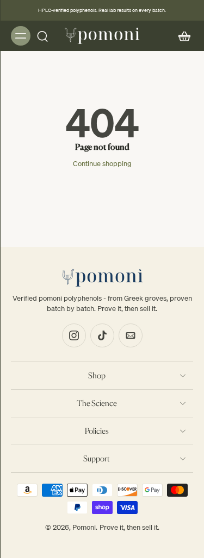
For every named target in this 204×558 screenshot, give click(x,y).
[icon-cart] (181, 36)
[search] (42, 36)
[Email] (131, 335)
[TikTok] (102, 335)
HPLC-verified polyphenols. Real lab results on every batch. (102, 10)
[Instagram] (74, 335)
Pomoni (84, 527)
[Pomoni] (102, 36)
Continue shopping (102, 163)
